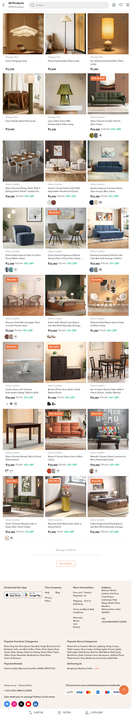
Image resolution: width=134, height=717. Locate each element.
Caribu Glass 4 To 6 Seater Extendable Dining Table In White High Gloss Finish (22, 392)
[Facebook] (7, 706)
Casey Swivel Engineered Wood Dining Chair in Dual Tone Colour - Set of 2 (65, 258)
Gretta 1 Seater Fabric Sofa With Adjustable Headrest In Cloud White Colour (64, 191)
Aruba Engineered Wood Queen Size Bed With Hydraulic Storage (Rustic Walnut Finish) (106, 527)
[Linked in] (35, 706)
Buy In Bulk (89, 609)
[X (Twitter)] (21, 706)
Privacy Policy (25, 685)
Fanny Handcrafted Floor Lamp (63, 61)
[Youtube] (28, 706)
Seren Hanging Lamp (16, 61)
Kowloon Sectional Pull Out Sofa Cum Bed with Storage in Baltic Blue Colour (106, 258)
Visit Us (87, 601)
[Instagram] (14, 706)
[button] (3, 5)
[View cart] (128, 6)
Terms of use (10, 685)
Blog (57, 592)
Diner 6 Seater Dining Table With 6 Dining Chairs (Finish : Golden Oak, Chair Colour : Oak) (23, 191)
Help (47, 592)
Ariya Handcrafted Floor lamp (21, 121)
